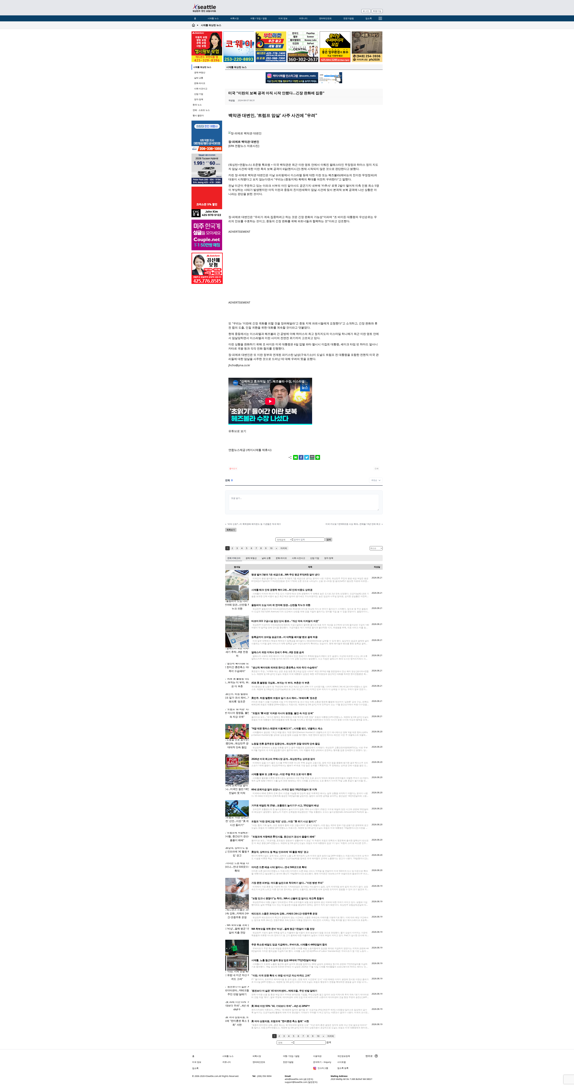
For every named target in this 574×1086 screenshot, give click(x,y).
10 (271, 548)
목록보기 (231, 529)
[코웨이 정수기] (238, 46)
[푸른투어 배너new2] (207, 136)
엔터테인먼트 (325, 18)
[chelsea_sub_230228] (206, 46)
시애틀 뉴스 (213, 18)
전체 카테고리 (234, 558)
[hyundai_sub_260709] (207, 169)
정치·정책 (198, 99)
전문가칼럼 (348, 18)
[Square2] (303, 46)
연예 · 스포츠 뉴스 (201, 110)
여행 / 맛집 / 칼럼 (258, 18)
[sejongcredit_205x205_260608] (367, 46)
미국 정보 (282, 18)
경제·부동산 (199, 72)
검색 (329, 539)
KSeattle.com (211, 1076)
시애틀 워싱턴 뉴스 (202, 67)
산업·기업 (198, 93)
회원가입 (377, 11)
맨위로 (369, 1056)
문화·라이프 (199, 83)
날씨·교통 (198, 77)
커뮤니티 (303, 18)
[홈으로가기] (204, 7)
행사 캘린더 (198, 115)
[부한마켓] (271, 46)
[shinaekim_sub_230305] (207, 268)
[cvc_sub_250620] (207, 202)
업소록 (368, 18)
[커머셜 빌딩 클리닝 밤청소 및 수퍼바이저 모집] (335, 46)
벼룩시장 (234, 18)
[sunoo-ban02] (207, 235)
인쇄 (376, 468)
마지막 (284, 548)
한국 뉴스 (197, 104)
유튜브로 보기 (237, 431)
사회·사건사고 (200, 88)
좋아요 (233, 468)
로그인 (366, 11)
